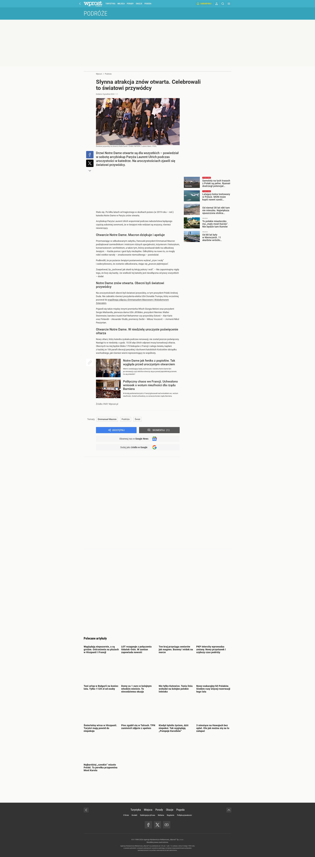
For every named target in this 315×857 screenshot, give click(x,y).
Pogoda (147, 3)
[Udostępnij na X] (90, 163)
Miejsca (121, 3)
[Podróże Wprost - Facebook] (148, 824)
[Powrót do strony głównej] (86, 810)
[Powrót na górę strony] (228, 810)
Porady (130, 3)
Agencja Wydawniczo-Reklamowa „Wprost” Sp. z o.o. (163, 840)
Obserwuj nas (133, 438)
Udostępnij (118, 430)
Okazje (139, 3)
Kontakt (134, 815)
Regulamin (170, 815)
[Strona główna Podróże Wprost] (93, 3)
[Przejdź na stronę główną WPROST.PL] (80, 3)
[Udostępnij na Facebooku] (90, 154)
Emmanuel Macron (107, 419)
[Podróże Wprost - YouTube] (166, 824)
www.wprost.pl (161, 850)
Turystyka (110, 3)
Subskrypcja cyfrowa (147, 815)
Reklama (161, 815)
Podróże (95, 13)
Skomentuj (160, 430)
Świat (137, 419)
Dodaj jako (133, 447)
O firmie (126, 815)
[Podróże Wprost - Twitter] (157, 824)
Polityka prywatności (184, 815)
